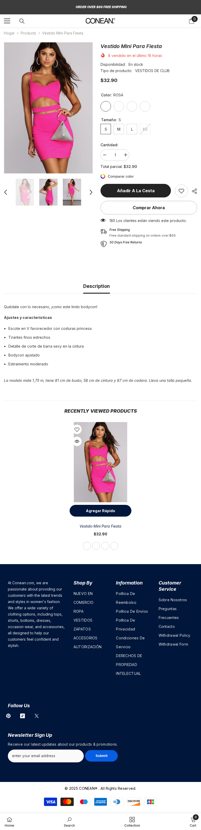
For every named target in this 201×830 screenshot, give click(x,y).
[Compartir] (192, 191)
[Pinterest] (8, 716)
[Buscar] (22, 21)
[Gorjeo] (37, 716)
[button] (5, 192)
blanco (114, 546)
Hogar (9, 33)
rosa (87, 546)
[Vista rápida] (77, 441)
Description (96, 286)
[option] (48, 107)
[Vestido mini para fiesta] (100, 462)
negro (96, 546)
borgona (105, 546)
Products (28, 33)
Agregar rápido (100, 510)
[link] (181, 190)
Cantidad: (109, 145)
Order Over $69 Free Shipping (101, 7)
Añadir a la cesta (136, 190)
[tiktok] (22, 716)
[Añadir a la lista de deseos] (77, 429)
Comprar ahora (149, 207)
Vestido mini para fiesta (100, 526)
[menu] (7, 21)
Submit (102, 756)
